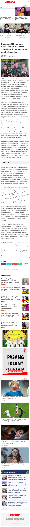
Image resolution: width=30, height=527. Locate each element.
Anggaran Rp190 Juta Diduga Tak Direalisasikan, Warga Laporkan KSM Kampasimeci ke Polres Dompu (10, 325)
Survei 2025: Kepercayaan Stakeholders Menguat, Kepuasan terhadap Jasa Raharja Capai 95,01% (17, 477)
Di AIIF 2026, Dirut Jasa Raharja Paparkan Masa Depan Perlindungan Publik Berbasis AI (17, 484)
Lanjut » (26, 508)
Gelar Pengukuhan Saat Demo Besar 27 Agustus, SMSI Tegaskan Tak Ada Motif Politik (10, 315)
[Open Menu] (2, 2)
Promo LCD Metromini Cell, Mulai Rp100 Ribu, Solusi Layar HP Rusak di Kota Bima (10, 306)
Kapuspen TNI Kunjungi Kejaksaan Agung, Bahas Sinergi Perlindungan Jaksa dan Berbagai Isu (14, 48)
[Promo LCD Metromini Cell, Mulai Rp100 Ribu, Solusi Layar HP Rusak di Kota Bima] (25, 308)
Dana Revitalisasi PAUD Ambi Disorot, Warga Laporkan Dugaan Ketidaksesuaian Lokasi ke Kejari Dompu (10, 299)
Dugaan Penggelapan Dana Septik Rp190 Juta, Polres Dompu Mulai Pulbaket (10, 289)
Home (2, 41)
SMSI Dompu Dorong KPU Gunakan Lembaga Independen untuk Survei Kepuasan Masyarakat (17, 490)
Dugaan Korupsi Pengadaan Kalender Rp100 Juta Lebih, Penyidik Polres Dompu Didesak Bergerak (10, 281)
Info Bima (19, 523)
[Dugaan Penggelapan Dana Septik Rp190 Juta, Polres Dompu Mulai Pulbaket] (25, 290)
